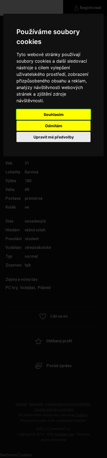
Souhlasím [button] (54, 114)
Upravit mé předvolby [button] (53, 137)
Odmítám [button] (53, 125)
